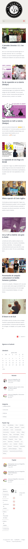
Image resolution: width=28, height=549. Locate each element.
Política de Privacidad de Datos (5, 514)
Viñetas (5, 416)
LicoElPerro (5, 444)
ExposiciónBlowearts (13, 436)
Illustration (10, 441)
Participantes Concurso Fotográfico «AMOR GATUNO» (16, 464)
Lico (22, 441)
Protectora (15, 446)
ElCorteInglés (16, 434)
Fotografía (11, 439)
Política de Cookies (5, 523)
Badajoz (11, 427)
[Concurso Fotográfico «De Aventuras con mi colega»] (5, 379)
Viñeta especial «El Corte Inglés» (13, 198)
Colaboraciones (6, 406)
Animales (22, 425)
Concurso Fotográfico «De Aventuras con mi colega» (14, 380)
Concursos (5, 409)
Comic (11, 429)
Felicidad (5, 439)
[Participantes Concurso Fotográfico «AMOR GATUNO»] (5, 464)
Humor (4, 441)
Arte (7, 427)
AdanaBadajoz (11, 425)
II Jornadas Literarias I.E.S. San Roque (13, 46)
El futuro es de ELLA (9, 316)
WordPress (19, 541)
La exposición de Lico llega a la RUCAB (13, 160)
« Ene (3, 369)
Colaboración (6, 429)
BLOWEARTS (17, 539)
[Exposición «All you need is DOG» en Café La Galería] (5, 387)
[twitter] (14, 501)
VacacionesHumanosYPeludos (16, 451)
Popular (14, 460)
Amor (17, 425)
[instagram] (14, 505)
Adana (4, 425)
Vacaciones (5, 451)
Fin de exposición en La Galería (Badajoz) (13, 83)
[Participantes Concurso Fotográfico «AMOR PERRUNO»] (5, 471)
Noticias (5, 413)
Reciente (14, 375)
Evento (22, 434)
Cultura (18, 432)
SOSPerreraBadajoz (13, 448)
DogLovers (5, 434)
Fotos (16, 439)
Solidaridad (22, 446)
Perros (4, 446)
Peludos (20, 444)
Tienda (20, 448)
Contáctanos (5, 528)
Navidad (15, 444)
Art (3, 427)
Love (11, 444)
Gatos (20, 439)
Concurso (13, 432)
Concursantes (6, 432)
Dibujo (23, 432)
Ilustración (16, 441)
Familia (21, 436)
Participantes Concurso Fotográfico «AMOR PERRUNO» (16, 472)
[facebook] (14, 498)
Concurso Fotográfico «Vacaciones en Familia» (16, 395)
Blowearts (17, 427)
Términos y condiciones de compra (5, 504)
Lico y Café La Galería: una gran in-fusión (13, 236)
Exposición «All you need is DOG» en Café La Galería (16, 387)
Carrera (22, 427)
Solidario (5, 448)
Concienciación (18, 429)
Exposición (5, 436)
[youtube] (14, 508)
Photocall (10, 446)
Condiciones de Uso (5, 495)
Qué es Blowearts (5, 490)
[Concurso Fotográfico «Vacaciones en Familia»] (5, 394)
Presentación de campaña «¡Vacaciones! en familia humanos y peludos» (11, 277)
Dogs (10, 434)
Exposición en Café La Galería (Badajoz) (12, 122)
